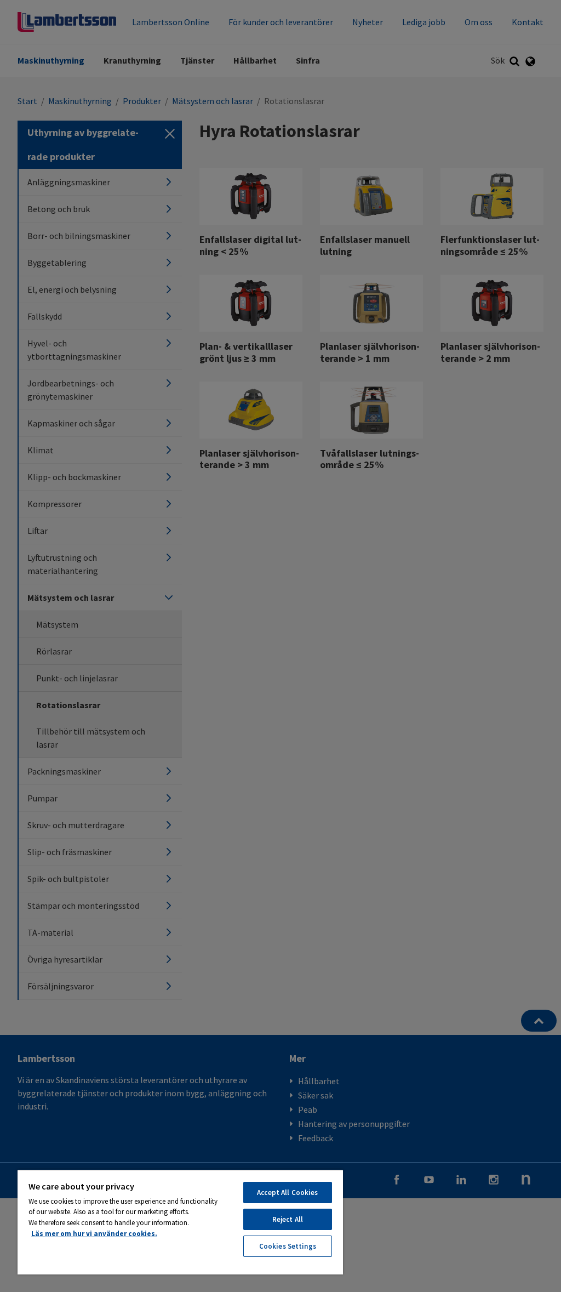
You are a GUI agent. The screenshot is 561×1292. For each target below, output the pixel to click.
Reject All (287, 1219)
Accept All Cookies (287, 1192)
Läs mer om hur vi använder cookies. (94, 1233)
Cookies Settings (287, 1246)
